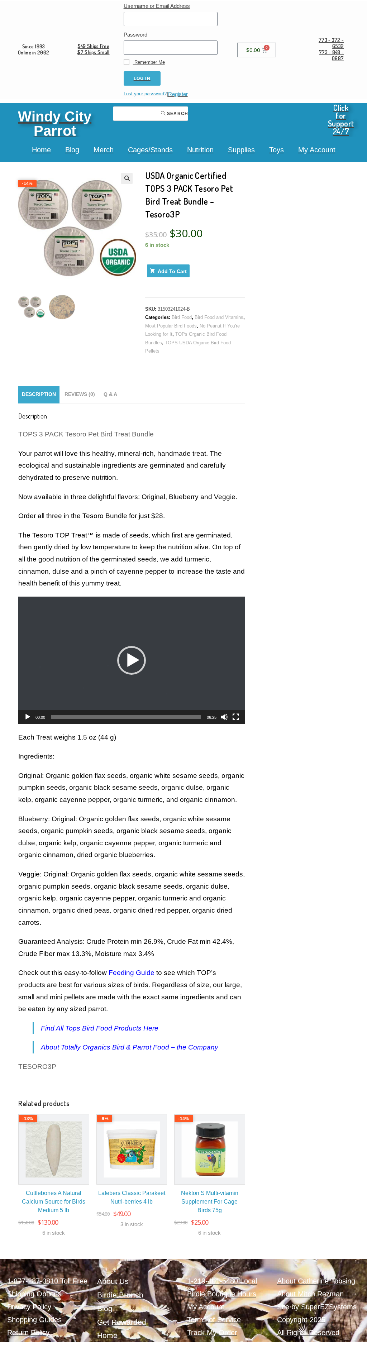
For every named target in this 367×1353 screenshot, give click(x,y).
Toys (276, 150)
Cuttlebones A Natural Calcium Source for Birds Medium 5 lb (53, 1201)
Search (177, 113)
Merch (104, 150)
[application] (131, 660)
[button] (127, 178)
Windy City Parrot (54, 124)
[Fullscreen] (235, 717)
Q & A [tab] (110, 394)
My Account (316, 150)
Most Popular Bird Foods (171, 326)
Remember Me (149, 62)
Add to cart (172, 271)
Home (41, 150)
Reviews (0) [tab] (80, 394)
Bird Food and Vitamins (219, 317)
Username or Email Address (157, 6)
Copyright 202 (299, 1320)
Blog (72, 150)
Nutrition (200, 150)
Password (135, 35)
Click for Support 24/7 (341, 119)
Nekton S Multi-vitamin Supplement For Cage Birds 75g (209, 1201)
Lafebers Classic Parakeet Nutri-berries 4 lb (131, 1197)
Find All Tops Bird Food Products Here (99, 1028)
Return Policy (28, 1333)
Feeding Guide (131, 972)
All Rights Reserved (308, 1333)
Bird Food (182, 317)
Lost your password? (145, 93)
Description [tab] (39, 394)
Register (178, 94)
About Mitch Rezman (310, 1294)
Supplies (241, 150)
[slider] (126, 717)
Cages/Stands (150, 150)
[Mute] (224, 717)
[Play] (27, 717)
